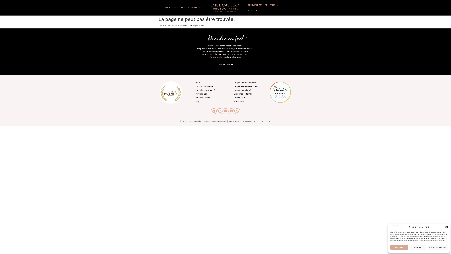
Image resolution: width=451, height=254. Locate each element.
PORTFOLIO (178, 7)
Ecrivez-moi (215, 57)
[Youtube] (231, 111)
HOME (167, 7)
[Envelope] (225, 111)
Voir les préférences (437, 247)
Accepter (399, 247)
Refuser (417, 247)
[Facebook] (214, 111)
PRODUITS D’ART (255, 5)
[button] (446, 227)
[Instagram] (220, 111)
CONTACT (252, 10)
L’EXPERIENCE (194, 7)
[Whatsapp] (237, 111)
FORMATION (270, 5)
